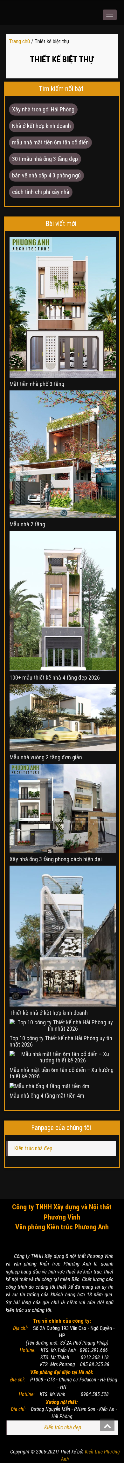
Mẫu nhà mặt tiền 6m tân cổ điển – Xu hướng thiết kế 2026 (62, 1073)
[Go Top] (107, 1425)
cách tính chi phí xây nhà (40, 192)
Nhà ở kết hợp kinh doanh (41, 126)
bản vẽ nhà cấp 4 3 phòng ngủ (46, 175)
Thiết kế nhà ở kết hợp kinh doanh (49, 1013)
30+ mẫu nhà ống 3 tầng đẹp (45, 159)
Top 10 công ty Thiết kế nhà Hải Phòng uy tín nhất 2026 (61, 1041)
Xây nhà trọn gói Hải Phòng (43, 109)
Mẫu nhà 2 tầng (27, 524)
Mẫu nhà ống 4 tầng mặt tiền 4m (47, 1096)
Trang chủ (20, 41)
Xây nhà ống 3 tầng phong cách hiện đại (56, 859)
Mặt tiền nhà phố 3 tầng (37, 384)
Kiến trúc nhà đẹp (33, 1148)
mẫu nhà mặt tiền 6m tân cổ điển (50, 142)
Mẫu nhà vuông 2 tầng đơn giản (46, 757)
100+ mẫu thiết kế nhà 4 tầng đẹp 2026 (55, 678)
